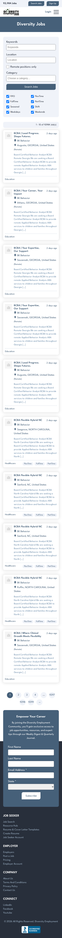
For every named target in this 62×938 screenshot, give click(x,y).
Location (11, 54)
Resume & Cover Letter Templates (21, 830)
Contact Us (9, 890)
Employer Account (12, 864)
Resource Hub (10, 826)
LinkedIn (7, 905)
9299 (31, 702)
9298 (22, 702)
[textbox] (30, 78)
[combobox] (31, 78)
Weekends (40, 112)
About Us (8, 878)
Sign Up (52, 3)
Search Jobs (36, 3)
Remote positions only (23, 67)
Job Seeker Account (13, 837)
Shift (37, 107)
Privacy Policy (10, 886)
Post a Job (8, 856)
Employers (8, 852)
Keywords (12, 42)
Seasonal (14, 107)
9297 (52, 695)
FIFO (12, 96)
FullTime (14, 101)
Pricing (6, 860)
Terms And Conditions (14, 882)
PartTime (39, 101)
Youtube (7, 913)
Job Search (9, 822)
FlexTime (39, 96)
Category (11, 73)
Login (48, 12)
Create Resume (11, 833)
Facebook (8, 909)
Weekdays (15, 112)
